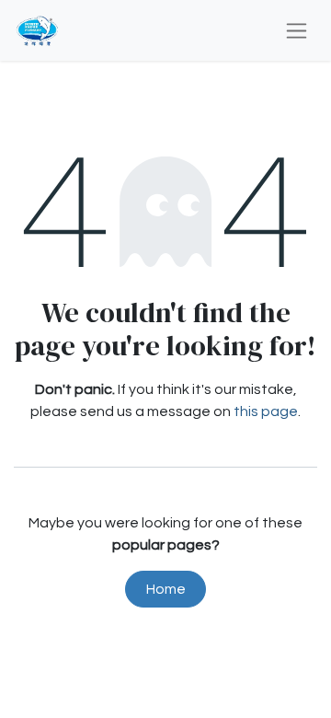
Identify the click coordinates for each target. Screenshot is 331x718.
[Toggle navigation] (296, 30)
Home (166, 589)
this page (266, 411)
